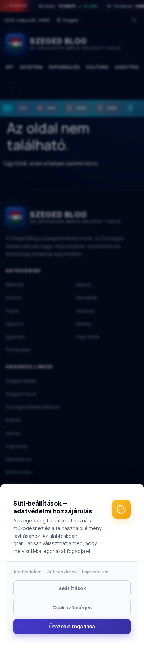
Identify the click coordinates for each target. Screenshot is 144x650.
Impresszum (95, 572)
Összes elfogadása (72, 626)
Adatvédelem (27, 572)
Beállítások (72, 588)
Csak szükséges (72, 607)
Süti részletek (62, 572)
